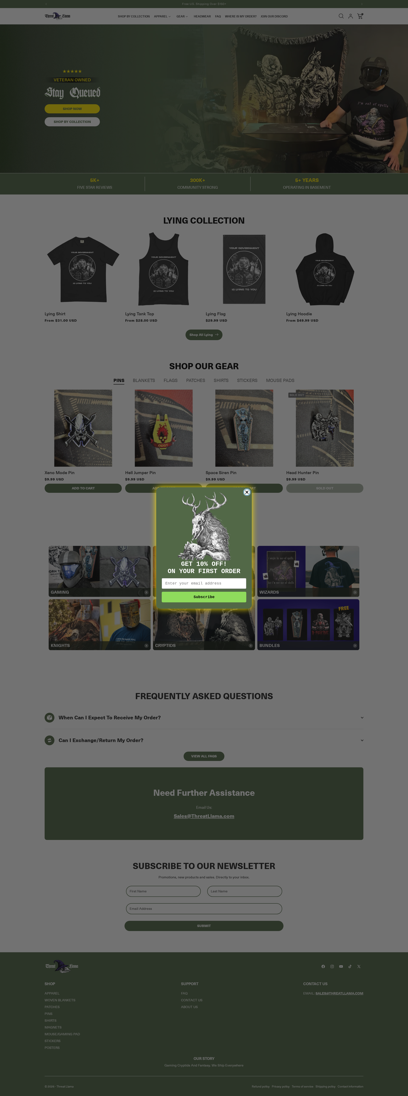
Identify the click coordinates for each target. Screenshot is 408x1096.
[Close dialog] (247, 492)
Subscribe (204, 597)
